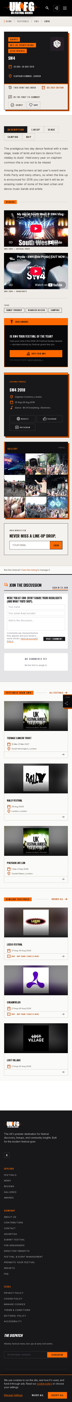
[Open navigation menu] (65, 8)
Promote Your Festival (19, 1262)
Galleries (10, 1192)
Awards (9, 1197)
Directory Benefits (17, 1251)
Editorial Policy (15, 1316)
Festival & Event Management (23, 1256)
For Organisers (14, 1245)
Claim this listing (29, 570)
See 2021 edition (52, 88)
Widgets (9, 1268)
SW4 (36, 21)
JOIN (56, 545)
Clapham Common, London (27, 76)
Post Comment (54, 638)
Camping (13, 137)
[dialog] (36, 1388)
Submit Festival (14, 1239)
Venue (51, 129)
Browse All (60, 899)
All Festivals (59, 693)
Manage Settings (13, 1395)
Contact (10, 1228)
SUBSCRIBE (57, 1354)
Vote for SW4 (36, 353)
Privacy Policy (13, 1293)
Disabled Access (36, 310)
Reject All (37, 1395)
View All (61, 448)
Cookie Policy (13, 1298)
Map (28, 137)
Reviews (9, 1186)
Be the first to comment (24, 97)
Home (9, 21)
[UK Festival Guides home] (36, 1125)
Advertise (10, 1234)
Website (22, 418)
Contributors (13, 1222)
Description (16, 129)
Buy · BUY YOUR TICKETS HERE (23, 956)
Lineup (35, 129)
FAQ (6, 1274)
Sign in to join (60, 587)
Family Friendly (14, 310)
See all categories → (35, 360)
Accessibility (13, 1321)
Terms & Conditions (17, 1310)
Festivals (23, 21)
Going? (16, 105)
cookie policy (44, 1383)
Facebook (49, 418)
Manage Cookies (14, 1304)
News (7, 1180)
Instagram (22, 427)
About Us (10, 1217)
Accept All (57, 1395)
